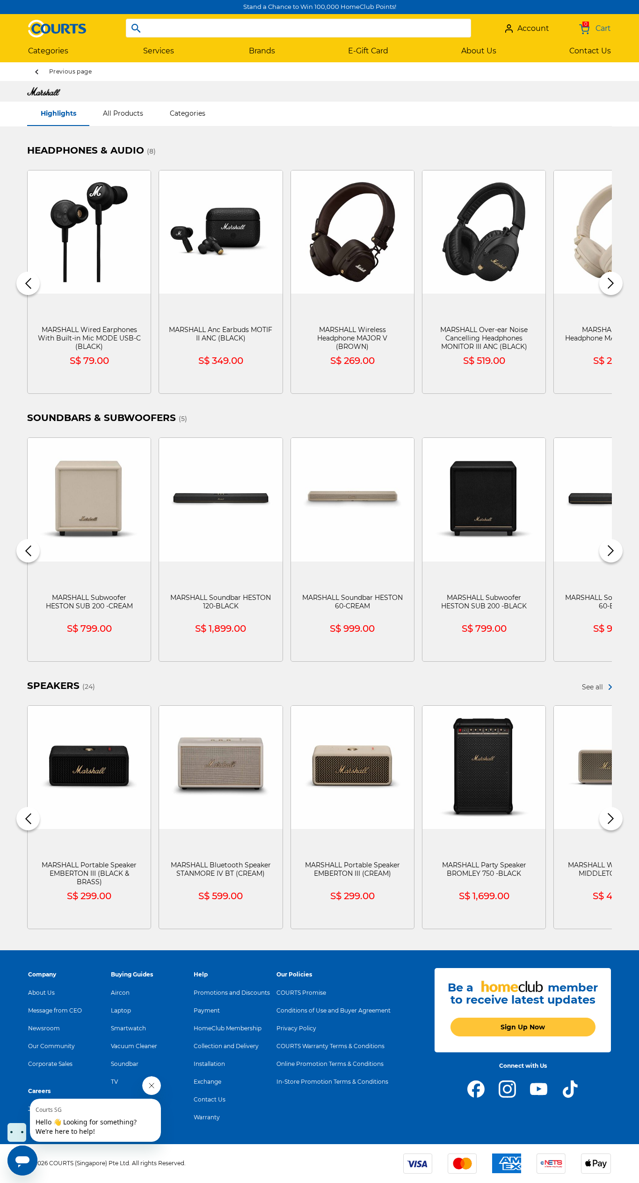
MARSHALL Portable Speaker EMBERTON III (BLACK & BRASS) (89, 873)
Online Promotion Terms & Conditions (330, 1063)
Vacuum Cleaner (134, 1046)
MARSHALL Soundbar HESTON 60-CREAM (352, 601)
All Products (123, 113)
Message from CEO (55, 1010)
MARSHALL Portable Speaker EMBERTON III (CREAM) (352, 869)
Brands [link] (262, 50)
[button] (28, 283)
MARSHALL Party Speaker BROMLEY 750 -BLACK (484, 869)
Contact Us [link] (590, 50)
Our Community (51, 1046)
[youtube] (538, 1088)
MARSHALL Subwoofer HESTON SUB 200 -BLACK (484, 601)
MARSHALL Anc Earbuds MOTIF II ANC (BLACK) (220, 333)
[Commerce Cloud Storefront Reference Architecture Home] (57, 25)
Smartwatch (128, 1028)
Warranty (207, 1117)
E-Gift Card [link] (368, 50)
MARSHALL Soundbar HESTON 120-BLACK (220, 601)
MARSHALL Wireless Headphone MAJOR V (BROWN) (352, 338)
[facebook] (476, 1088)
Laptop (121, 1010)
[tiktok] (570, 1088)
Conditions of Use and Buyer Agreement (333, 1010)
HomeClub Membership (227, 1028)
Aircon (120, 992)
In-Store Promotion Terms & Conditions (332, 1081)
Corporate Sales (50, 1063)
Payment (207, 1010)
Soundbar (124, 1063)
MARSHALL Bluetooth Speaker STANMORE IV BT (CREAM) (221, 869)
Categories (187, 113)
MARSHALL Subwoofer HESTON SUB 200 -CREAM (89, 601)
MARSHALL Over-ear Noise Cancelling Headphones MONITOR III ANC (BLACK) (484, 338)
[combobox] (298, 28)
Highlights (58, 113)
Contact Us (209, 1099)
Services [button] (158, 50)
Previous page (70, 71)
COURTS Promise (301, 992)
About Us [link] (478, 50)
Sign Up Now (523, 1027)
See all (592, 687)
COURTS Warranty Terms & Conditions (330, 1046)
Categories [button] (48, 50)
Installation (209, 1063)
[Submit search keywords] (136, 28)
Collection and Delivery (226, 1046)
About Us (41, 992)
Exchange (207, 1081)
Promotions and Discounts (232, 992)
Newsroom (44, 1028)
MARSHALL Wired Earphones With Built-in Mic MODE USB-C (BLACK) (89, 338)
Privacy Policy (296, 1028)
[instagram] (507, 1088)
